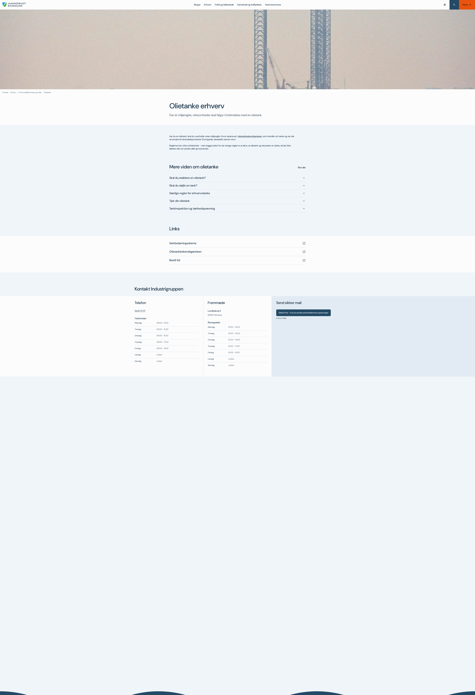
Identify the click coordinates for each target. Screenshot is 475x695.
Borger (197, 4)
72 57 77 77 (140, 310)
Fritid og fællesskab (224, 4)
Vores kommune (273, 4)
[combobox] (444, 4)
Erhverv (207, 4)
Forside (5, 92)
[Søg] (454, 5)
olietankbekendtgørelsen (250, 136)
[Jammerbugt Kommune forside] (14, 4)
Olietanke (47, 92)
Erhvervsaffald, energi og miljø (30, 92)
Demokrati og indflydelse (249, 4)
